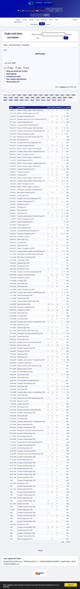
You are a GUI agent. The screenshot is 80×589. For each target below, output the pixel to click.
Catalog (17, 20)
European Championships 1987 (26, 515)
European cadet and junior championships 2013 (31, 151)
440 (67, 286)
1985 (30, 95)
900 (67, 145)
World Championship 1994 (25, 477)
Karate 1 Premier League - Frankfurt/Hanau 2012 (31, 163)
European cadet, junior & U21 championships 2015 (32, 119)
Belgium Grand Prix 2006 (24, 369)
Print (40, 550)
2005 (65, 97)
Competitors (34, 24)
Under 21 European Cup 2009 (25, 289)
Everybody (25, 45)
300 (67, 281)
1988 (46, 95)
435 (67, 157)
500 (67, 216)
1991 (62, 95)
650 (67, 213)
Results (31, 20)
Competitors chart (13, 76)
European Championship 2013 (26, 145)
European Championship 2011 (26, 201)
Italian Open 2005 (22, 416)
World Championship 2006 (25, 372)
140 (67, 301)
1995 (11, 97)
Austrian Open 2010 (23, 225)
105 (67, 210)
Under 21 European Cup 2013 (25, 154)
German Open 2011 (23, 195)
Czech (5, 45)
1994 (5, 97)
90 (67, 184)
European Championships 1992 (26, 492)
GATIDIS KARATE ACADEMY (49, 561)
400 (67, 372)
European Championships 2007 (26, 348)
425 (67, 348)
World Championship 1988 (25, 510)
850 (67, 151)
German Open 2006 (23, 377)
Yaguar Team (65, 561)
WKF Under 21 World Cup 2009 (26, 257)
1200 (67, 433)
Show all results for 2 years (17, 71)
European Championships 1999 (26, 457)
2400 (67, 448)
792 (67, 304)
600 (67, 166)
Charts (24, 20)
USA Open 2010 (21, 242)
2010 (21, 100)
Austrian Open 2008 (23, 298)
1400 (67, 398)
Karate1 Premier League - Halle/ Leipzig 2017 (30, 110)
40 (67, 289)
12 (67, 363)
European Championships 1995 (26, 474)
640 (67, 342)
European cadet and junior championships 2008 (31, 322)
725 (67, 181)
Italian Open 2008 (22, 313)
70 (67, 134)
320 (67, 175)
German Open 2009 (23, 266)
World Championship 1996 (25, 468)
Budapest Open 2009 (23, 263)
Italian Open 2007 (22, 354)
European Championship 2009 (26, 275)
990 (67, 178)
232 (67, 330)
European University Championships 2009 (29, 272)
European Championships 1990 (26, 501)
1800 (67, 137)
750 (67, 275)
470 (67, 272)
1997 (21, 97)
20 (67, 125)
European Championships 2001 (26, 445)
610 (67, 389)
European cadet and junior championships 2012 (31, 181)
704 (67, 278)
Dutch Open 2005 (22, 419)
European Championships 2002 (26, 439)
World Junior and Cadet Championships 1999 (30, 454)
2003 (54, 97)
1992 (68, 95)
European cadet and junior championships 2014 (31, 131)
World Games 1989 (22, 504)
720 (67, 319)
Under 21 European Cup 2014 (25, 134)
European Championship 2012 (26, 169)
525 (67, 234)
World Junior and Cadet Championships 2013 (30, 137)
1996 (16, 97)
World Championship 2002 (25, 436)
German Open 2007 (23, 339)
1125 (67, 307)
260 (67, 231)
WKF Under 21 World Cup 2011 (26, 192)
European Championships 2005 (26, 413)
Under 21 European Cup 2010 (25, 248)
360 (67, 236)
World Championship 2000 (25, 448)
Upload (75, 20)
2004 (59, 97)
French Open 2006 (22, 395)
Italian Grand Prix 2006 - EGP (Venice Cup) (29, 366)
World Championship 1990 (25, 498)
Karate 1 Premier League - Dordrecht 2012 (29, 178)
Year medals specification (16, 79)
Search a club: (37, 34)
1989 (51, 95)
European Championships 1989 (26, 507)
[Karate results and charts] (40, 3)
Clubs (42, 24)
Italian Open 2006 (22, 386)
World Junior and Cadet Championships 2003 (30, 430)
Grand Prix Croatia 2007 (24, 363)
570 (67, 110)
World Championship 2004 (25, 424)
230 (67, 374)
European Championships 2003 (26, 433)
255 (67, 187)
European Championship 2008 (26, 307)
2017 (59, 100)
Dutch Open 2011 (22, 213)
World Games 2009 (22, 269)
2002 (49, 97)
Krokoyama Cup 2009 (23, 278)
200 (67, 143)
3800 (67, 504)
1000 (67, 140)
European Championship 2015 (26, 116)
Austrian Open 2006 (23, 374)
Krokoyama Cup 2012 (23, 172)
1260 (67, 316)
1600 (67, 492)
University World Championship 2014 (28, 125)
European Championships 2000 (26, 451)
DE (34, 11)
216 (67, 204)
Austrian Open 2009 (23, 260)
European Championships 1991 (26, 495)
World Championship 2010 (25, 222)
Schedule (44, 20)
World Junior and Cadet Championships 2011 (30, 190)
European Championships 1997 (26, 466)
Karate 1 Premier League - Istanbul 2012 (29, 166)
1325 (67, 169)
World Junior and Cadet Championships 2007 (30, 333)
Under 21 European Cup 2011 (25, 219)
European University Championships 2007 (29, 342)
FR (24, 11)
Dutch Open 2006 (22, 389)
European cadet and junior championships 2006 (31, 392)
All (64, 100)
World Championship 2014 (25, 122)
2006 (70, 97)
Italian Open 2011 (22, 210)
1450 (67, 295)
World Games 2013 (22, 140)
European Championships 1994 (26, 480)
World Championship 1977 (25, 539)
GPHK (51, 20)
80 (67, 219)
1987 (41, 95)
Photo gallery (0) (12, 82)
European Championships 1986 (26, 521)
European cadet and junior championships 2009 (31, 292)
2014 (43, 100)
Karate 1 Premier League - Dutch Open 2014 (30, 128)
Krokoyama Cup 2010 (23, 236)
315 (67, 128)
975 (67, 119)
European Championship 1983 (26, 536)
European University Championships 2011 (29, 198)
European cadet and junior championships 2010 (31, 251)
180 (67, 239)
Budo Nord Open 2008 (23, 304)
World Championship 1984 (25, 530)
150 (67, 266)
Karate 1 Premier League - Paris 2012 (28, 187)
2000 (38, 97)
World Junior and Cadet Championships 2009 (30, 254)
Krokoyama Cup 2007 (23, 351)
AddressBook (11, 74)
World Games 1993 (22, 483)
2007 (5, 100)
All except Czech (15, 45)
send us (63, 87)
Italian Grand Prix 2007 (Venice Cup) (27, 330)
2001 (43, 97)
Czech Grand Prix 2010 (24, 228)
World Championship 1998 (25, 460)
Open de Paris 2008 (23, 325)
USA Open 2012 (21, 175)
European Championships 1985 (26, 527)
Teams (48, 24)
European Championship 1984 (26, 533)
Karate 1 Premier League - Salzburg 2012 (29, 157)
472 (67, 345)
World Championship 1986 (25, 518)
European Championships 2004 (26, 427)
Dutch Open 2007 (22, 357)
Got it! (70, 584)
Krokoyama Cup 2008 (23, 310)
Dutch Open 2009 (22, 286)
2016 (54, 100)
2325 (67, 360)
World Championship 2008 (25, 295)
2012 (32, 100)
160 (67, 248)
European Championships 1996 (26, 471)
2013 (38, 100)
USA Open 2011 (21, 207)
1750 (67, 333)
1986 (35, 95)
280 (67, 366)
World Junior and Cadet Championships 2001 (30, 442)
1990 (57, 95)
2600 (67, 407)
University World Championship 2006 (28, 380)
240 (67, 163)
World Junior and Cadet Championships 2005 (30, 398)
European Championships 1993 (26, 486)
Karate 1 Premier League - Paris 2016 (28, 113)
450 (67, 254)
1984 (24, 95)
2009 (16, 100)
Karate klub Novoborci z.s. (12, 561)
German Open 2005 (23, 404)
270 (67, 245)
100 (67, 222)
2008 (11, 100)
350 (67, 160)
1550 (67, 322)
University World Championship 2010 (28, 231)
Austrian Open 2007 (23, 336)
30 (67, 325)
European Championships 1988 (26, 512)
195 (67, 225)
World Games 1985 (22, 524)
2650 (67, 122)
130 (67, 336)
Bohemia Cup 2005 (22, 401)
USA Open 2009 (21, 281)
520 (67, 198)
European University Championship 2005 (29, 410)
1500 (67, 527)
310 (67, 354)
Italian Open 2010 (22, 239)
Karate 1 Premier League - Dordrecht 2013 (29, 148)
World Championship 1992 (25, 489)
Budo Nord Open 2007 (23, 345)
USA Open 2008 (21, 316)
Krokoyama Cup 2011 (23, 204)
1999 (32, 97)
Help (56, 20)
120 (67, 113)
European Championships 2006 (26, 383)
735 (67, 148)
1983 (19, 95)
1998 (27, 97)
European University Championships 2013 (29, 143)
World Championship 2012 (25, 160)
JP (38, 11)
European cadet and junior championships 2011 (31, 216)
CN (43, 11)
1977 (14, 95)
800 (67, 116)
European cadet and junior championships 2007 (31, 360)
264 (67, 351)
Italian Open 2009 (22, 283)
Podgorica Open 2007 (23, 328)
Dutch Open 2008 (22, 319)
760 (67, 357)
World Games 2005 (22, 407)
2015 (49, 100)
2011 (27, 100)
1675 (67, 392)
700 (67, 190)
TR (29, 11)
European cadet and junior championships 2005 (31, 421)
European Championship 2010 (26, 234)
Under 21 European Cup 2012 (25, 184)
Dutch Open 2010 (22, 245)
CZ (20, 11)
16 (67, 263)
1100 (67, 486)
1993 (73, 95)
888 (67, 310)
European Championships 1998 (26, 463)
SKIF (37, 20)
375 (67, 292)
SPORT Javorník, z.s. (31, 561)
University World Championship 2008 (28, 301)
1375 (67, 131)
